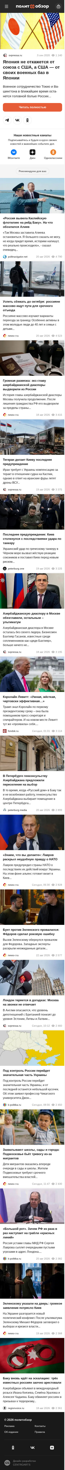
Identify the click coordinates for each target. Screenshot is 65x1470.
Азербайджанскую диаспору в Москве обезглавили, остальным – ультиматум (31, 618)
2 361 (59, 1408)
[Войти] (58, 6)
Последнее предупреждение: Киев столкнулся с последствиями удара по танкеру (32, 539)
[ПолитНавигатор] (4, 256)
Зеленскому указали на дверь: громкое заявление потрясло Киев (32, 1306)
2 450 (59, 1104)
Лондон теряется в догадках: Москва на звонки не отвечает (30, 1002)
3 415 (59, 414)
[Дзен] (52, 1448)
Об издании (11, 1431)
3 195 (59, 651)
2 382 (59, 1258)
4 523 (59, 335)
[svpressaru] (5, 55)
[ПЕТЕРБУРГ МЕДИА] (4, 810)
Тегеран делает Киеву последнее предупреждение (27, 462)
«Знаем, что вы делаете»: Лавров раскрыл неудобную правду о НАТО (30, 857)
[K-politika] (4, 1105)
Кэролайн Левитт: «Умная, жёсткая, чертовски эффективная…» (29, 699)
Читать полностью (32, 107)
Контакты (40, 1426)
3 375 (59, 489)
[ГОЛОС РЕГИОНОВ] (4, 1408)
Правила (40, 1431)
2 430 (59, 1183)
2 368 (59, 1333)
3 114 (59, 731)
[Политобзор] (32, 6)
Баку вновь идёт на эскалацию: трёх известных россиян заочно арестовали (32, 1380)
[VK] (32, 1448)
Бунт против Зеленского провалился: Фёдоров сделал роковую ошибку (31, 932)
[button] (7, 120)
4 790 (59, 256)
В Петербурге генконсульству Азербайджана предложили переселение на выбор (25, 780)
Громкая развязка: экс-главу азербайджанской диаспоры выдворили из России (24, 385)
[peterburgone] (4, 568)
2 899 (59, 810)
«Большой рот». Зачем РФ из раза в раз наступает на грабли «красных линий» (30, 1233)
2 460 (59, 1025)
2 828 (59, 884)
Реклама (9, 1426)
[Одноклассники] (13, 1448)
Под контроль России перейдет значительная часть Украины (26, 1073)
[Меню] (6, 6)
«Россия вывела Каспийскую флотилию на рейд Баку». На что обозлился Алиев (28, 223)
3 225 (59, 568)
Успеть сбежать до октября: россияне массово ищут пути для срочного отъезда (31, 306)
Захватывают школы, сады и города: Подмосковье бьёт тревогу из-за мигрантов (31, 1154)
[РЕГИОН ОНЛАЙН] (4, 335)
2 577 (59, 955)
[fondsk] (4, 731)
